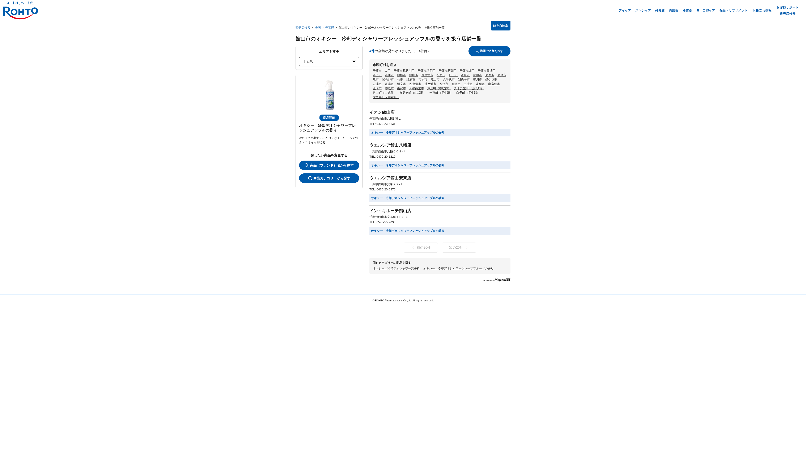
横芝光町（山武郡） (413, 92)
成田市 (477, 75)
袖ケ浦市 (430, 84)
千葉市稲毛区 (426, 70)
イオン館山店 (382, 112)
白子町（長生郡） (468, 92)
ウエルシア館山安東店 (390, 178)
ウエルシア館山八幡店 (390, 145)
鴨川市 (477, 79)
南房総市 (494, 84)
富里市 (480, 84)
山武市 (401, 88)
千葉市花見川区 (404, 70)
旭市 (376, 79)
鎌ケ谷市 (491, 79)
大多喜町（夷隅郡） (386, 97)
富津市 (389, 84)
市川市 (389, 75)
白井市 (468, 84)
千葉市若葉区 (447, 70)
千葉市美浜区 (486, 70)
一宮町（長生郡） (441, 92)
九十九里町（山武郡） (469, 88)
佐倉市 (489, 75)
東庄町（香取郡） (439, 88)
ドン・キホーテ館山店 (390, 210)
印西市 (456, 84)
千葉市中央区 (381, 70)
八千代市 (449, 79)
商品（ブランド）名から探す (332, 165)
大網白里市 (416, 88)
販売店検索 (303, 27)
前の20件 (424, 247)
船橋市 (401, 75)
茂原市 (465, 75)
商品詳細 (329, 117)
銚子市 (377, 75)
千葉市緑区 (467, 70)
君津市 (377, 84)
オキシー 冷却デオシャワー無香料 (396, 268)
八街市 (444, 84)
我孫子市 (464, 79)
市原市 (423, 79)
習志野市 (388, 79)
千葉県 (329, 27)
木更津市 (427, 75)
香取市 (389, 88)
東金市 (501, 75)
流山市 (435, 79)
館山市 (413, 75)
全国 (318, 27)
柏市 (400, 79)
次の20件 (456, 247)
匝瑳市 (377, 88)
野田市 (453, 75)
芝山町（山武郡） (384, 92)
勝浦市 (410, 79)
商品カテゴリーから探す (331, 178)
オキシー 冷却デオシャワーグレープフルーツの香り (458, 268)
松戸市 (441, 75)
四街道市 (415, 84)
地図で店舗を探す (491, 51)
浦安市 (401, 84)
